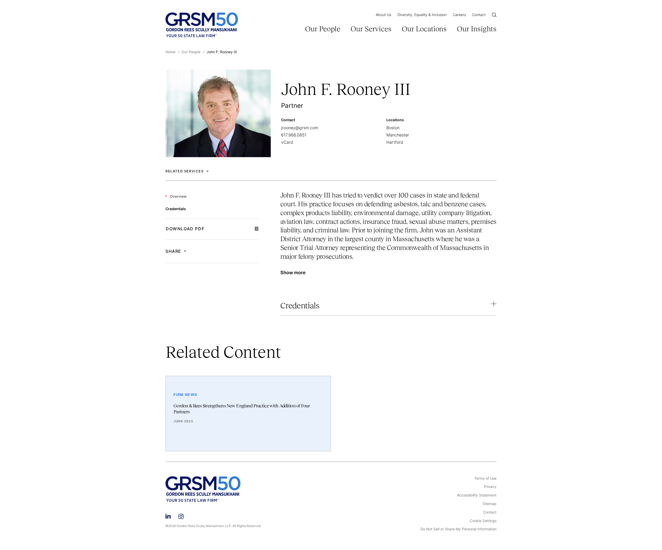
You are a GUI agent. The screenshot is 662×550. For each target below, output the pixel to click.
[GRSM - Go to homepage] (202, 24)
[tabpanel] (388, 236)
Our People (322, 29)
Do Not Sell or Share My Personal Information (458, 529)
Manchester (397, 135)
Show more (293, 272)
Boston (393, 127)
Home (170, 52)
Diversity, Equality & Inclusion (422, 14)
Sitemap (489, 504)
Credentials (299, 305)
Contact (479, 14)
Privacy (490, 487)
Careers (459, 14)
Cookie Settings (483, 521)
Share (173, 251)
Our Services (371, 29)
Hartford (394, 142)
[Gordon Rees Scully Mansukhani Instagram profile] (181, 515)
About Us (383, 14)
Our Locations (424, 29)
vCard (287, 142)
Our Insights (476, 29)
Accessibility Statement (476, 495)
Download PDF (185, 228)
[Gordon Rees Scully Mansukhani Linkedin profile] (168, 515)
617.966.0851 (293, 135)
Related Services (185, 171)
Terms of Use (485, 478)
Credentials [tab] (176, 209)
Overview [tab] (178, 196)
